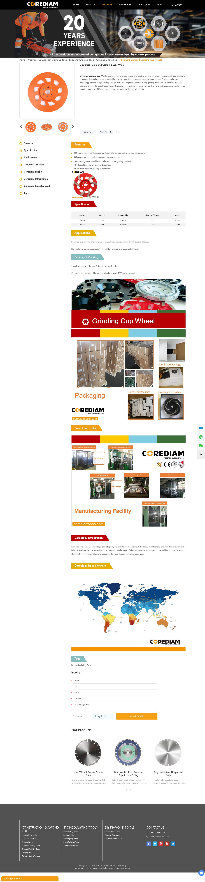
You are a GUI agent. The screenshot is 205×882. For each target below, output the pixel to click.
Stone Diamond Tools (80, 827)
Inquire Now (88, 132)
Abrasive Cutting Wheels (31, 856)
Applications (30, 157)
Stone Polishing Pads (71, 842)
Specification (30, 150)
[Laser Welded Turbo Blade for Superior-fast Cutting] (128, 752)
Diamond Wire (27, 842)
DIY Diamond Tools (119, 827)
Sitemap (123, 866)
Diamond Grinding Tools (81, 60)
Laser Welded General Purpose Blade (88, 773)
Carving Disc (26, 852)
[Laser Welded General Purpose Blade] (88, 752)
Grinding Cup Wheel (106, 60)
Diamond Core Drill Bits (30, 839)
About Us (90, 5)
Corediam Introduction (36, 179)
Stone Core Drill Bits (70, 845)
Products (107, 5)
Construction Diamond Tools (52, 60)
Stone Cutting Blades (71, 832)
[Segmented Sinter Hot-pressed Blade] (168, 752)
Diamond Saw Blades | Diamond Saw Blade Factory (111, 868)
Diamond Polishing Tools (31, 849)
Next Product (105, 132)
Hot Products (81, 730)
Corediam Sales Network (37, 186)
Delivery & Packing (34, 164)
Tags (26, 193)
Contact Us (144, 5)
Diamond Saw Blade (29, 835)
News (159, 5)
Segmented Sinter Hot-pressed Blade (168, 773)
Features (28, 143)
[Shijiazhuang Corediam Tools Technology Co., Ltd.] (42, 4)
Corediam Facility (33, 172)
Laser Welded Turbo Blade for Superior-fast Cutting (128, 773)
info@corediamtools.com (159, 837)
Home (76, 5)
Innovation (125, 5)
